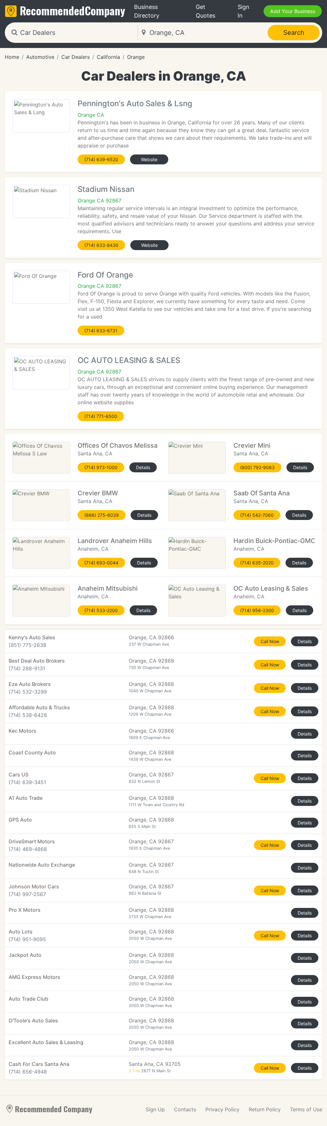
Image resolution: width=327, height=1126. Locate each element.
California (108, 57)
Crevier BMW (98, 493)
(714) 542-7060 (257, 515)
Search (293, 32)
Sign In (243, 11)
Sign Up (155, 1109)
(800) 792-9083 (257, 467)
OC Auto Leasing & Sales (270, 588)
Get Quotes (205, 11)
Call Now (270, 641)
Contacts (185, 1109)
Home (12, 57)
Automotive (40, 57)
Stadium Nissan (106, 189)
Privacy (222, 1109)
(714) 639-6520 (101, 159)
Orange (136, 57)
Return (265, 1109)
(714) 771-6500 (100, 416)
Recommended (72, 10)
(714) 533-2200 (101, 610)
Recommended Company (53, 1108)
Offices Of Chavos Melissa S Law (127, 445)
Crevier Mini (251, 445)
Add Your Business (292, 11)
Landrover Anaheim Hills (115, 541)
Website (149, 159)
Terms (306, 1109)
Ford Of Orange (105, 275)
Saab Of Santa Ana (261, 493)
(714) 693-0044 (101, 562)
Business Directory (146, 11)
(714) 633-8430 (101, 245)
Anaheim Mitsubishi (108, 588)
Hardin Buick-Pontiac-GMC (274, 541)
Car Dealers (75, 57)
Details (143, 467)
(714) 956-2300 (257, 610)
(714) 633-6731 (101, 330)
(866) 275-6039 (101, 515)
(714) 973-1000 (101, 467)
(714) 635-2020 (257, 562)
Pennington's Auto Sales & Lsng (135, 103)
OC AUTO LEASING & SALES (129, 360)
